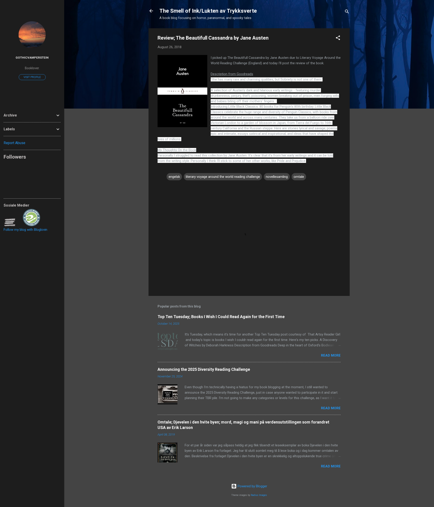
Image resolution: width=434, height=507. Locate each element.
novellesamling (277, 177)
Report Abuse (14, 143)
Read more (331, 355)
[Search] (347, 12)
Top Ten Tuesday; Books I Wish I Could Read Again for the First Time (221, 316)
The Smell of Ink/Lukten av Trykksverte (208, 11)
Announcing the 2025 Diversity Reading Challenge (204, 369)
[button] (338, 38)
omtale (299, 177)
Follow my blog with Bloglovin (25, 230)
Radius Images (259, 495)
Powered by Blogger (252, 486)
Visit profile (32, 77)
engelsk (174, 177)
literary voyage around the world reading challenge (223, 177)
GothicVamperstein (32, 57)
